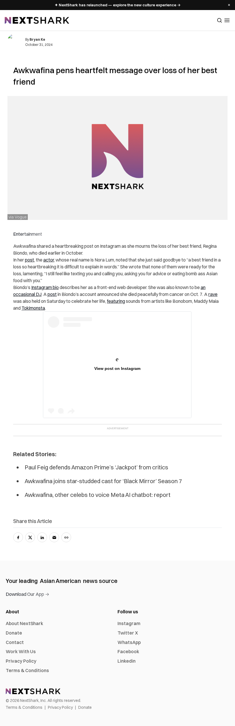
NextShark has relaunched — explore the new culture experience (118, 5)
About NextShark (24, 623)
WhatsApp (129, 642)
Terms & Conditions (27, 670)
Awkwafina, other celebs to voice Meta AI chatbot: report (98, 494)
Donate (14, 633)
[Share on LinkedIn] (42, 537)
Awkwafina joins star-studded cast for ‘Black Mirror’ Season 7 (103, 481)
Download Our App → (27, 594)
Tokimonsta (33, 308)
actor (48, 260)
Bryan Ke (37, 39)
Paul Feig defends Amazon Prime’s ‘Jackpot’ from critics (96, 467)
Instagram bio (45, 287)
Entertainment (27, 234)
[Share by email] (54, 537)
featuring (116, 301)
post (29, 260)
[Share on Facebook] (18, 537)
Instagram (128, 623)
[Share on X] (30, 537)
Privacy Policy (21, 661)
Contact (15, 642)
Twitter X (127, 633)
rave (213, 294)
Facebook (128, 651)
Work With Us (21, 651)
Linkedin (126, 661)
